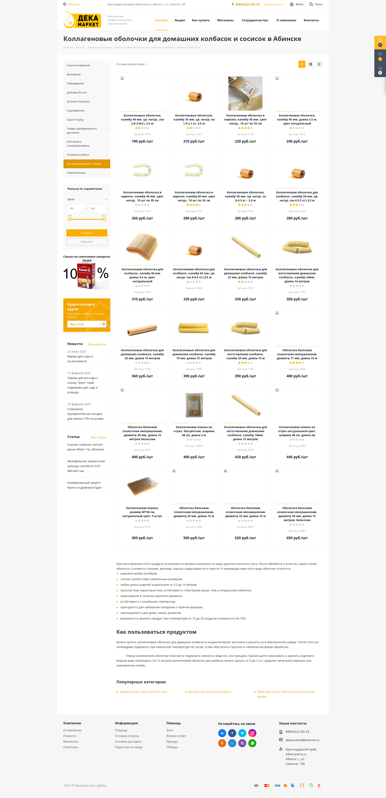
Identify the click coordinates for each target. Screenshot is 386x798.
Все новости (97, 344)
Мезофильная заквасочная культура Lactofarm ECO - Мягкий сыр (86, 466)
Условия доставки (128, 741)
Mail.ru (232, 743)
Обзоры (172, 747)
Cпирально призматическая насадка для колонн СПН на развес (85, 413)
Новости (69, 736)
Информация (126, 723)
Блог (169, 730)
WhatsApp (252, 743)
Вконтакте (222, 733)
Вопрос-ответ (176, 736)
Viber (242, 743)
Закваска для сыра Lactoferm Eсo (143, 692)
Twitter (242, 733)
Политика (70, 747)
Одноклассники (222, 743)
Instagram (252, 733)
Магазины (70, 741)
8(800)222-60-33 (248, 4)
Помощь (121, 730)
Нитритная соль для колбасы (209, 692)
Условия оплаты (127, 736)
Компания (72, 723)
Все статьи (98, 437)
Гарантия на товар (128, 747)
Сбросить (87, 241)
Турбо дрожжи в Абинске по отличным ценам (286, 694)
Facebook (232, 733)
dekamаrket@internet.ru (302, 740)
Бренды (172, 741)
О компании (72, 730)
